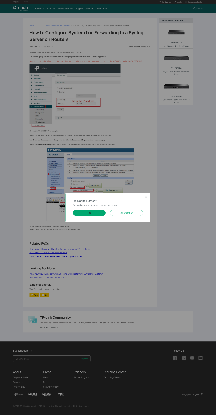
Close (146, 197)
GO (89, 212)
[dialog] (108, 207)
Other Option (126, 212)
